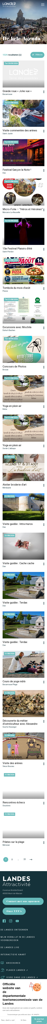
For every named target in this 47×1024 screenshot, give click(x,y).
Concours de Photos (14, 366)
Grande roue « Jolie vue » (17, 91)
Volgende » (30, 859)
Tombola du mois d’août (16, 287)
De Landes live (10, 947)
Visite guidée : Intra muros (18, 523)
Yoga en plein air (12, 406)
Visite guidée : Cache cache (18, 563)
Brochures (13, 963)
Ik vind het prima (39, 1020)
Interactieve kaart (13, 955)
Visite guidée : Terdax (15, 602)
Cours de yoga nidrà (14, 681)
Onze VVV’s (14, 911)
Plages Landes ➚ (17, 970)
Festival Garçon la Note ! (17, 169)
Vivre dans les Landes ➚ (22, 977)
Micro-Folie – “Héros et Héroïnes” (23, 209)
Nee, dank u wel (7, 1020)
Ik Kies (23, 1020)
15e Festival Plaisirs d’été (17, 248)
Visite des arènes (12, 763)
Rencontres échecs (14, 802)
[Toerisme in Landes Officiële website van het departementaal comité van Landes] (9, 4)
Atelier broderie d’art (15, 484)
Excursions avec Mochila (17, 327)
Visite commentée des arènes (20, 130)
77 (25, 859)
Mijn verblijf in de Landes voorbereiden (18, 938)
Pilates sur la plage (13, 841)
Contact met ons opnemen (23, 901)
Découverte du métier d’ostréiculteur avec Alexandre (20, 722)
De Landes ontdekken (14, 930)
